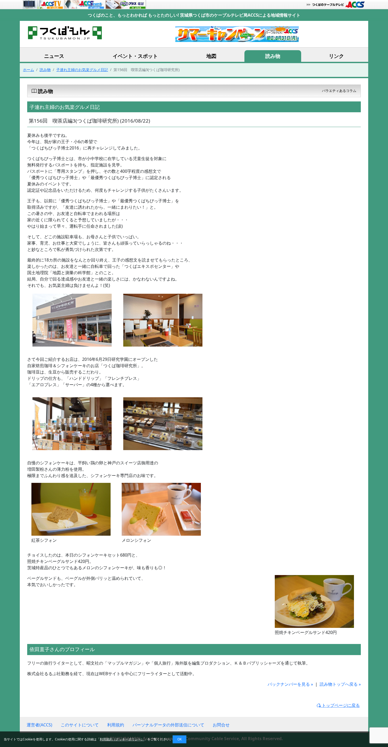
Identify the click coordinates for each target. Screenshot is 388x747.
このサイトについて (80, 725)
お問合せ (221, 725)
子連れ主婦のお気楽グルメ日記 (82, 69)
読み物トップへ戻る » (340, 684)
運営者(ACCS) (39, 725)
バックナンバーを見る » (290, 684)
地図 (211, 56)
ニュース (54, 56)
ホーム (28, 69)
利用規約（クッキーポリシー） (122, 739)
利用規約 (115, 725)
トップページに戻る (340, 705)
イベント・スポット (135, 56)
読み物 (272, 56)
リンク (336, 56)
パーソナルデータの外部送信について (168, 725)
